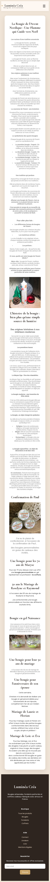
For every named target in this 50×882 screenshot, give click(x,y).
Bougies (25, 817)
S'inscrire (25, 872)
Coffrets (25, 823)
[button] (11, 642)
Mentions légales (25, 847)
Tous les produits (25, 813)
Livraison (25, 840)
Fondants (25, 820)
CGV (25, 844)
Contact (25, 837)
